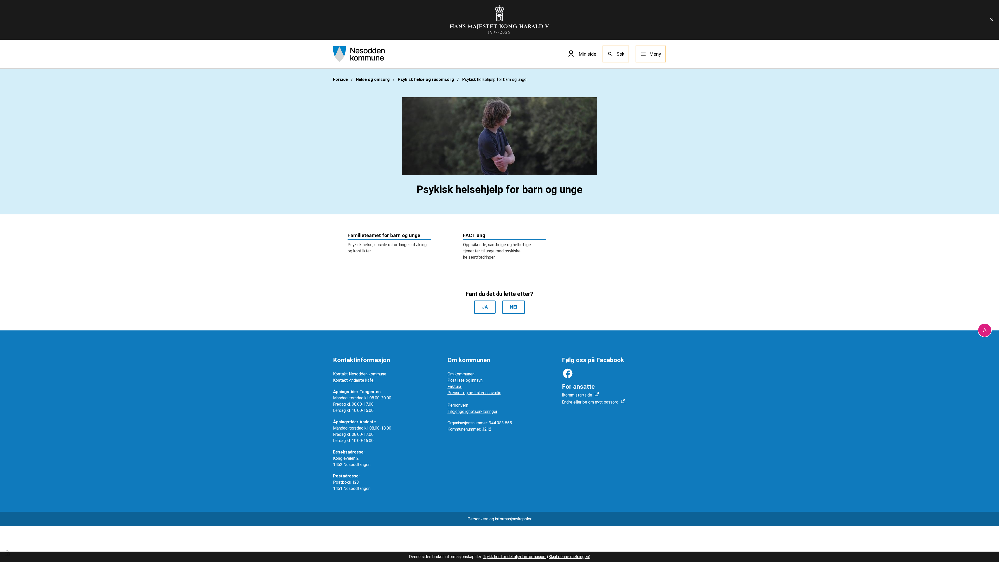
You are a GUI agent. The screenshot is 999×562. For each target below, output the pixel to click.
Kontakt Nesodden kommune (359, 374)
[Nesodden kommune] (359, 54)
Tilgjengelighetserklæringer (472, 411)
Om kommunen (461, 374)
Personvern (458, 405)
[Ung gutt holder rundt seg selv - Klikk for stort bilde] (499, 136)
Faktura (454, 386)
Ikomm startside (577, 395)
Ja (485, 307)
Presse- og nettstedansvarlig (474, 392)
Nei (513, 307)
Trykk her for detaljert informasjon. (514, 556)
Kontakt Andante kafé (353, 380)
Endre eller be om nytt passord (590, 402)
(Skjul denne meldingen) (568, 556)
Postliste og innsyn (465, 380)
